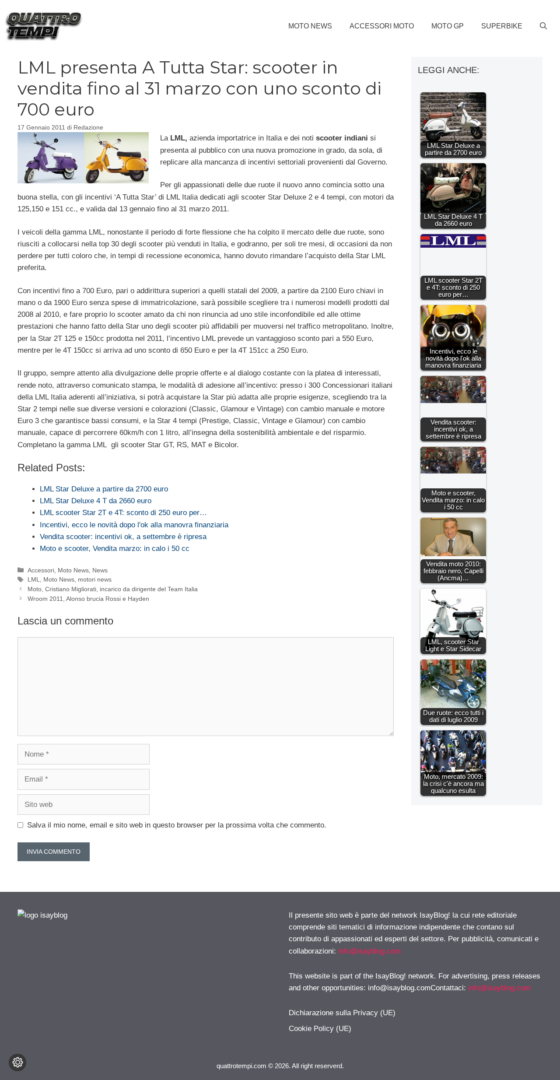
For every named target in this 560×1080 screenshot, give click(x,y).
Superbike (501, 26)
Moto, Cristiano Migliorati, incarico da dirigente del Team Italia (113, 589)
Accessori (41, 570)
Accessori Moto (382, 26)
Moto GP (447, 26)
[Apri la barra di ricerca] (543, 26)
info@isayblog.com (369, 951)
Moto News (310, 26)
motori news (95, 579)
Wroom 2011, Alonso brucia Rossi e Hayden (88, 598)
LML (34, 579)
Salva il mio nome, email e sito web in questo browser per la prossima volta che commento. (176, 825)
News (100, 570)
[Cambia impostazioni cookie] (17, 1062)
